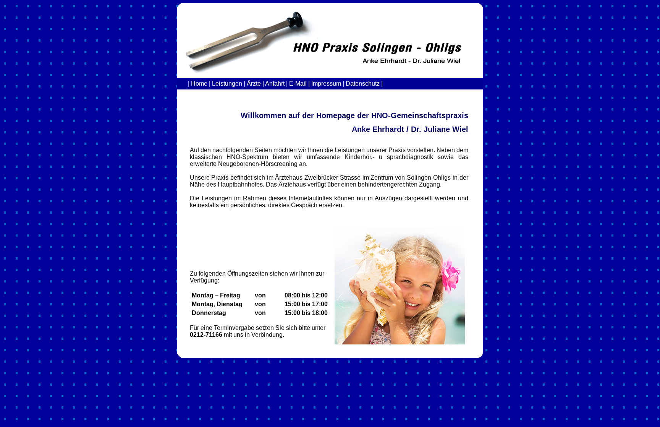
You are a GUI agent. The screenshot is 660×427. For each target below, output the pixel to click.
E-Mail (298, 83)
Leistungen (227, 83)
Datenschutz (362, 83)
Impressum (326, 83)
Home (199, 83)
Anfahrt (275, 83)
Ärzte (254, 83)
